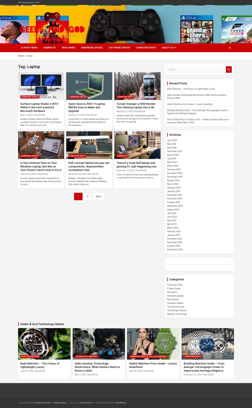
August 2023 (173, 209)
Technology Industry (177, 310)
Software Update (119, 47)
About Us (167, 47)
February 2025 (174, 169)
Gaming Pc (49, 47)
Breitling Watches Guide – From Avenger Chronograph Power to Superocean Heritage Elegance (204, 367)
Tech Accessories (175, 306)
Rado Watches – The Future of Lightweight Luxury (191, 89)
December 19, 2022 (125, 170)
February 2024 (174, 187)
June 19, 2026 (26, 371)
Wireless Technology (177, 314)
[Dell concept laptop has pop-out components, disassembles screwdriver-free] (89, 145)
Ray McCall (40, 115)
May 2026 (171, 144)
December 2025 (174, 151)
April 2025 (172, 162)
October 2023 (173, 202)
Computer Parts (146, 47)
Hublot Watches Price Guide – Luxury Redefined (190, 104)
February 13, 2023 (76, 115)
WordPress (121, 402)
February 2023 (174, 231)
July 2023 (171, 213)
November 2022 (174, 242)
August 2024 (173, 180)
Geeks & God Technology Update (42, 324)
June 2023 (172, 217)
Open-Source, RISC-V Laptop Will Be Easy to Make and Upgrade (86, 107)
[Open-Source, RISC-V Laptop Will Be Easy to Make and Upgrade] (89, 86)
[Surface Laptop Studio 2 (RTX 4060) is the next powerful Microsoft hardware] (41, 86)
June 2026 (172, 140)
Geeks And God (42, 402)
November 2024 (174, 176)
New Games (68, 47)
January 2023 (173, 235)
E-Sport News (29, 47)
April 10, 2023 (26, 115)
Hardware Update (92, 47)
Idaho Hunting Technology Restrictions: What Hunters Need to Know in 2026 (97, 367)
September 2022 (175, 249)
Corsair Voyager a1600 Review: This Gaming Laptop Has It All (136, 105)
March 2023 (172, 227)
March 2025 (172, 166)
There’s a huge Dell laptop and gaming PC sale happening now (136, 164)
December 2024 (174, 173)
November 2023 (174, 198)
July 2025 (171, 158)
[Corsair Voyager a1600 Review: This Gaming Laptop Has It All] (137, 86)
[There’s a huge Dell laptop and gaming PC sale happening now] (137, 145)
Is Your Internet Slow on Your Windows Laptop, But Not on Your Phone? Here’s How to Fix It (40, 166)
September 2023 (175, 206)
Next (98, 196)
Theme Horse (86, 402)
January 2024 (173, 191)
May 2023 (171, 220)
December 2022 (174, 238)
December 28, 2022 (77, 174)
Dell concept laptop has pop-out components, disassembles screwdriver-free (88, 166)
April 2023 (172, 224)
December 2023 (174, 195)
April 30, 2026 (135, 371)
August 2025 (173, 155)
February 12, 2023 (125, 111)
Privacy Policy (59, 402)
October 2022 (173, 246)
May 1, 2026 (80, 374)
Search (229, 69)
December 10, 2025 (193, 374)
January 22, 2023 (28, 174)
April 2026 (172, 147)
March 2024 (172, 184)
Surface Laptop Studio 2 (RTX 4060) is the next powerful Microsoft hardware (39, 107)
